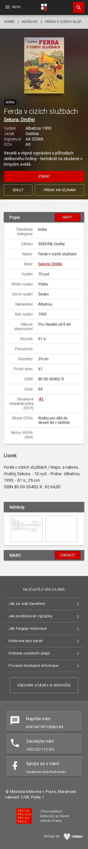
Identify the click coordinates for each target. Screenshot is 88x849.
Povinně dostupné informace (33, 665)
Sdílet (18, 190)
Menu (13, 7)
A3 (41, 399)
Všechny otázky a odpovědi (44, 685)
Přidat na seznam (60, 190)
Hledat (77, 7)
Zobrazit (68, 555)
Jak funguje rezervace (27, 628)
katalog (30, 22)
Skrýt (67, 217)
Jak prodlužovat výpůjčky (30, 616)
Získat (44, 176)
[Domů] (44, 8)
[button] (44, 65)
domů (9, 22)
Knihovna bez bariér (25, 641)
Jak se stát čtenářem (26, 603)
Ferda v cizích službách (64, 22)
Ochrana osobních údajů (29, 653)
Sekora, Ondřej (19, 119)
